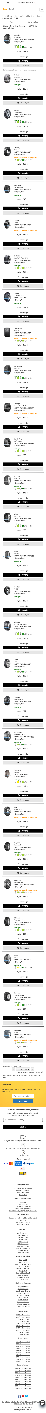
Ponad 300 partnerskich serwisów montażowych (23, 1148)
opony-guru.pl (27, 1407)
